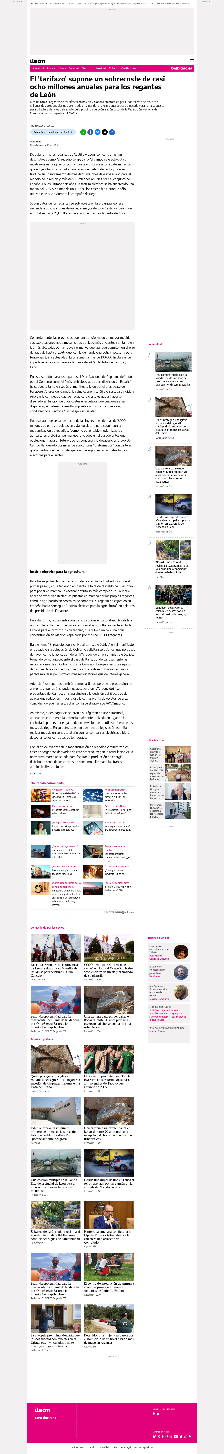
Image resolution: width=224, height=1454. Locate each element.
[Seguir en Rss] (190, 1436)
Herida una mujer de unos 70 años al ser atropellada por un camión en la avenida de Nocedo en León (109, 1183)
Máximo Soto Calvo (159, 999)
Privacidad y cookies (109, 1447)
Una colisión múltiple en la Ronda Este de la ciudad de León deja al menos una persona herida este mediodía (54, 1185)
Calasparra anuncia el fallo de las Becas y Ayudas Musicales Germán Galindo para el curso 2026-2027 (156, 754)
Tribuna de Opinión (159, 937)
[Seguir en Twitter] (158, 1436)
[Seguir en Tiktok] (181, 1436)
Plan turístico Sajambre (75, 4)
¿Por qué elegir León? (160, 1006)
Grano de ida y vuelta (57, 4)
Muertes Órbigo (91, 4)
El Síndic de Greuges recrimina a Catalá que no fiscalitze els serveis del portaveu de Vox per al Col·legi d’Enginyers (157, 792)
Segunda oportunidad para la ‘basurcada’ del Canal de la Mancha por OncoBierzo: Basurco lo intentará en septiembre (55, 1021)
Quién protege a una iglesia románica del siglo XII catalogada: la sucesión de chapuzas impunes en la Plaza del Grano (55, 1081)
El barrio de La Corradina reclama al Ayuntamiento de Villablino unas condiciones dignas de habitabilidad (55, 1235)
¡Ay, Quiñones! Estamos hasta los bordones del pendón (158, 991)
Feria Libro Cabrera (124, 4)
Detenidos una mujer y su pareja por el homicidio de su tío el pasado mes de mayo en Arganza (108, 1339)
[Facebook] (90, 132)
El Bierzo (113, 68)
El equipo (92, 1447)
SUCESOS (152, 4)
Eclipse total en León (183, 4)
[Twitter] (105, 132)
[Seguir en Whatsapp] (185, 1436)
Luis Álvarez (37, 1242)
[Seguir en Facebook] (163, 1436)
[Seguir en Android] (154, 1413)
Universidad (99, 68)
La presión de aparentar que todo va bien (159, 949)
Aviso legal (126, 1447)
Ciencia (86, 68)
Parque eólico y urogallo (107, 4)
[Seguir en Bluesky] (154, 1436)
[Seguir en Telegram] (166, 1436)
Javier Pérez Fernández (155, 975)
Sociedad (74, 68)
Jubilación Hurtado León (166, 4)
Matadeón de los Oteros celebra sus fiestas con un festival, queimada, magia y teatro (171, 612)
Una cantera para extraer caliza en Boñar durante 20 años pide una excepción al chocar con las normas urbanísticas (108, 1021)
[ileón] (53, 1410)
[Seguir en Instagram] (171, 1436)
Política (51, 68)
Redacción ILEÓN (39, 979)
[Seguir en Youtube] (176, 1436)
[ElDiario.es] (181, 68)
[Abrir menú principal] (192, 60)
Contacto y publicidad (143, 1447)
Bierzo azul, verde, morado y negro (166, 1027)
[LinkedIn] (112, 132)
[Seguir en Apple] (158, 1413)
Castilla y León (129, 68)
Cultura (62, 68)
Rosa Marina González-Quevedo (159, 957)
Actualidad (38, 68)
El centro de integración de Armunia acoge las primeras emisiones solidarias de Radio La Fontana (109, 1287)
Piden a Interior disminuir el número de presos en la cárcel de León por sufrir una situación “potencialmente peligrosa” (53, 1133)
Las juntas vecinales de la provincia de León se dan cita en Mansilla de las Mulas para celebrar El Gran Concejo (54, 970)
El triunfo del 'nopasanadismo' (157, 968)
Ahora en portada (42, 1039)
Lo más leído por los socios (47, 927)
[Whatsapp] (83, 132)
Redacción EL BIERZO (41, 1031)
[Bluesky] (98, 132)
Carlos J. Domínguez (41, 1091)
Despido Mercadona (140, 4)
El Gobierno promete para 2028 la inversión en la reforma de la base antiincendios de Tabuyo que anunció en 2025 (107, 1081)
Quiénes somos (77, 1447)
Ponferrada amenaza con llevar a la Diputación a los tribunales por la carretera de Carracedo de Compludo (107, 1237)
